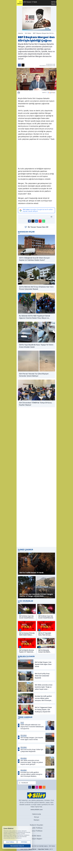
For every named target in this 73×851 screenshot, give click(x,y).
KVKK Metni (36, 836)
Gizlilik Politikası (36, 828)
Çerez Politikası (36, 831)
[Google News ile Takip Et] (51, 92)
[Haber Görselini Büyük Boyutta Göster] (36, 79)
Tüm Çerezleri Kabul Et (17, 846)
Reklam (36, 820)
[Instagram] (36, 787)
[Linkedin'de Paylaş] (36, 221)
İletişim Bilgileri (36, 839)
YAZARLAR (24, 782)
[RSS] (44, 787)
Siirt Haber (28, 33)
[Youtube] (40, 787)
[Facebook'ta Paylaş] (19, 65)
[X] (33, 787)
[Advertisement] (36, 154)
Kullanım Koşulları (36, 825)
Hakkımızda (36, 814)
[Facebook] (29, 787)
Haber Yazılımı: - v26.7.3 (36, 849)
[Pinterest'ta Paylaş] (40, 221)
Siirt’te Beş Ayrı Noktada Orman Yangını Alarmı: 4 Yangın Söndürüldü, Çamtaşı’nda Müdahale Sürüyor (44, 3)
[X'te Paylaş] (23, 65)
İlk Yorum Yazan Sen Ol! (38, 227)
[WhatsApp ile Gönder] (43, 221)
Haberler (20, 33)
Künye (36, 817)
